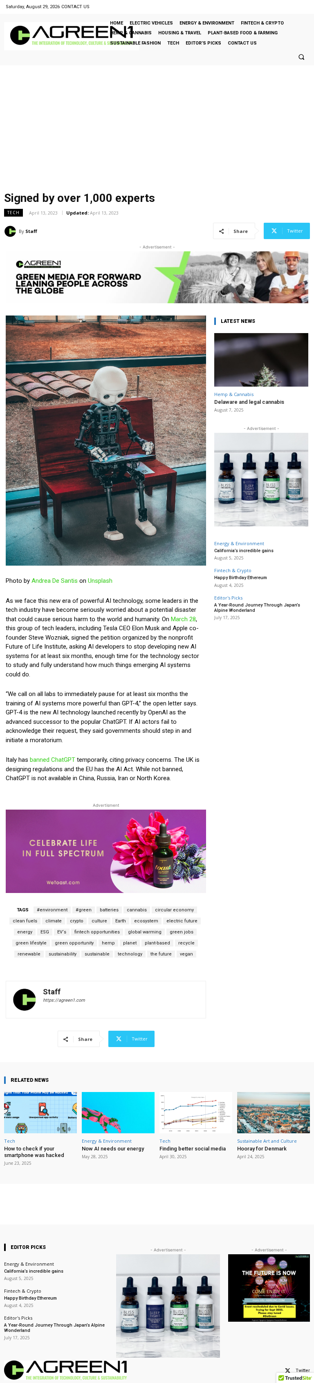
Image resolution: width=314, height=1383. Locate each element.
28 (192, 619)
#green (84, 910)
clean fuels (25, 921)
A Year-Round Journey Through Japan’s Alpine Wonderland (257, 607)
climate (53, 921)
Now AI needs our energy (113, 1149)
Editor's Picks (228, 597)
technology (130, 954)
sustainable (97, 954)
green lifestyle (31, 943)
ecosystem (146, 921)
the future (161, 954)
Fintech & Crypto (232, 570)
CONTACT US (75, 6)
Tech (13, 212)
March (180, 619)
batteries (109, 910)
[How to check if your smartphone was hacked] (40, 1112)
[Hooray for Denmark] (273, 1112)
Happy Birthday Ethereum (240, 577)
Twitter (303, 1370)
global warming (144, 932)
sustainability (62, 954)
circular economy (174, 910)
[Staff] (11, 231)
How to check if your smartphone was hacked (34, 1152)
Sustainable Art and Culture (267, 1141)
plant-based (157, 943)
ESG (44, 932)
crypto (76, 921)
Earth (120, 921)
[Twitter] (287, 1371)
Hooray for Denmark (262, 1149)
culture (99, 921)
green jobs (181, 932)
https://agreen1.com (64, 1000)
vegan (186, 954)
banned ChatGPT (52, 759)
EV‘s (61, 932)
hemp (108, 943)
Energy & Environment (239, 543)
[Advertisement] (157, 126)
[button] (301, 56)
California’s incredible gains (244, 550)
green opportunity (74, 943)
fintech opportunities (97, 932)
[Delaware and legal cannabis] (261, 360)
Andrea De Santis (54, 580)
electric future (181, 921)
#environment (52, 910)
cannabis (137, 910)
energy (24, 932)
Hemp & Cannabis (233, 394)
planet (130, 943)
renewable (29, 954)
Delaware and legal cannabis (249, 402)
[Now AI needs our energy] (118, 1112)
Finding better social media (192, 1149)
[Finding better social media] (195, 1112)
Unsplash (100, 580)
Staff (31, 231)
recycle (186, 943)
